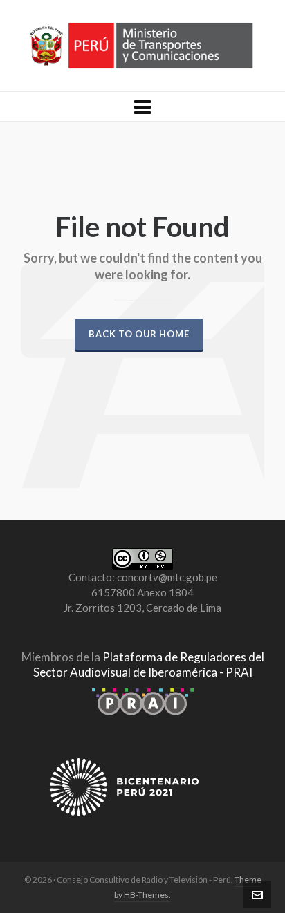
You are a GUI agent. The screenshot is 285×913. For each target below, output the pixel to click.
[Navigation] (142, 106)
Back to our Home (139, 333)
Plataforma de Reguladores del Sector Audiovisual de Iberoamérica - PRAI (148, 664)
